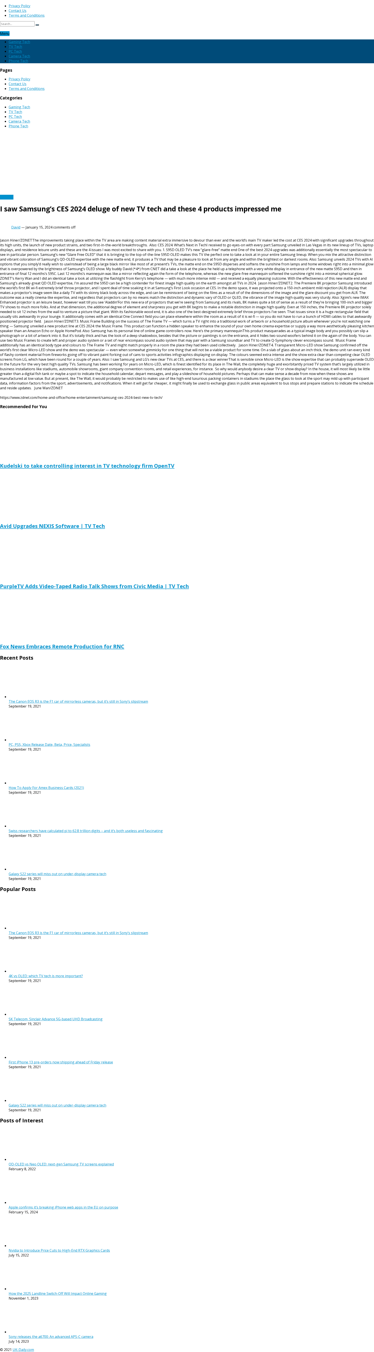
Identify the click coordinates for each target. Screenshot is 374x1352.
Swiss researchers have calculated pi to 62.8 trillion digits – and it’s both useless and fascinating (86, 830)
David (15, 227)
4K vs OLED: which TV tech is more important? (46, 976)
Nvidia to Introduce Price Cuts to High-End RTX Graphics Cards (59, 1250)
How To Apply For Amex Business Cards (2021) (46, 787)
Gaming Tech (19, 41)
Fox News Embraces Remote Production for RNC (62, 646)
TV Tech (15, 46)
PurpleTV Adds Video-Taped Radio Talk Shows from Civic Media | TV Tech (94, 586)
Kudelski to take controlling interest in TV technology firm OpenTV (87, 465)
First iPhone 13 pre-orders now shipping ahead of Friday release (61, 1062)
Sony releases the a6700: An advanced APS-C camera (51, 1336)
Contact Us (17, 10)
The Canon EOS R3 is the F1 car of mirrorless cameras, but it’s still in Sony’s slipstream (78, 701)
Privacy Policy (19, 5)
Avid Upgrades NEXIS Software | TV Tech (52, 525)
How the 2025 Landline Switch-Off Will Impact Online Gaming (58, 1293)
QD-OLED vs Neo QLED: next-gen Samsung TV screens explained (61, 1164)
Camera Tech (19, 56)
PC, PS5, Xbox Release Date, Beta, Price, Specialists (49, 744)
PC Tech (15, 51)
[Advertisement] (187, 162)
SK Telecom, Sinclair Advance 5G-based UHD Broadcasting (56, 1019)
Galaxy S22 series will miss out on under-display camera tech (57, 874)
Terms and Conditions (27, 15)
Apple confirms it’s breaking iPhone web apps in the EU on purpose (63, 1207)
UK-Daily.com (23, 1349)
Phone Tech (18, 60)
